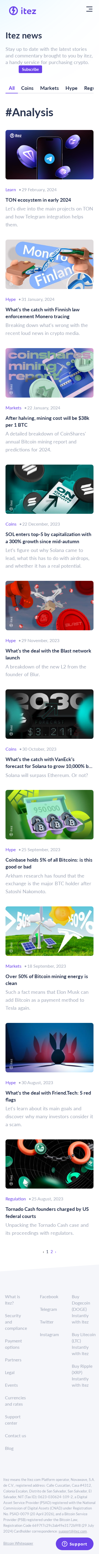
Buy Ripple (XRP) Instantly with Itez (82, 1375)
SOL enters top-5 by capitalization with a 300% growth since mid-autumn (48, 537)
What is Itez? (12, 1299)
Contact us (15, 1435)
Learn (11, 189)
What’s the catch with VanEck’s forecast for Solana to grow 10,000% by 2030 (48, 762)
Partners (13, 1359)
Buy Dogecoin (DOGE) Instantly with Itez (81, 1309)
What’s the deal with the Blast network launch (48, 654)
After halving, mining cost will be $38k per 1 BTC (47, 421)
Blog (9, 1448)
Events (11, 1385)
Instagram (49, 1334)
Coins (27, 87)
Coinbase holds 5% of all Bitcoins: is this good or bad (49, 863)
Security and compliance (16, 1321)
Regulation (16, 1198)
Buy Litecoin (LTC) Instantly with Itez (84, 1343)
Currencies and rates (15, 1400)
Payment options (13, 1343)
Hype (71, 87)
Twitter (47, 1322)
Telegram (48, 1309)
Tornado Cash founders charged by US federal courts (47, 1212)
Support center (13, 1419)
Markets (49, 87)
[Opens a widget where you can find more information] (75, 1544)
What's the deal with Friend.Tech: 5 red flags (48, 1096)
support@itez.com (73, 1531)
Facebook (49, 1296)
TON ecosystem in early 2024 (38, 199)
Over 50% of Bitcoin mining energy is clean (47, 979)
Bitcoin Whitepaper (18, 1543)
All (12, 87)
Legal (10, 1372)
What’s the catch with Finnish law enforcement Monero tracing (42, 313)
